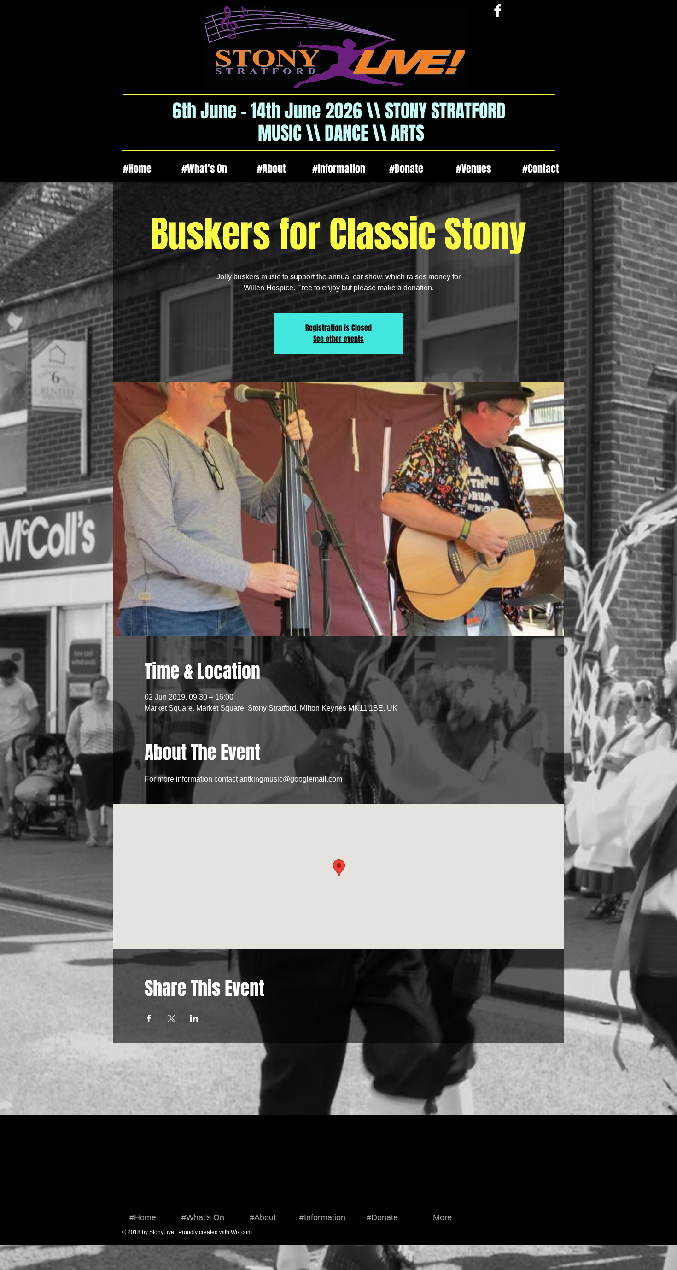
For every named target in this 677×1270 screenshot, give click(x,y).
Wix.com (241, 1232)
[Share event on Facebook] (149, 1018)
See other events (338, 339)
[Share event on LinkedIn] (194, 1018)
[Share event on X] (171, 1018)
